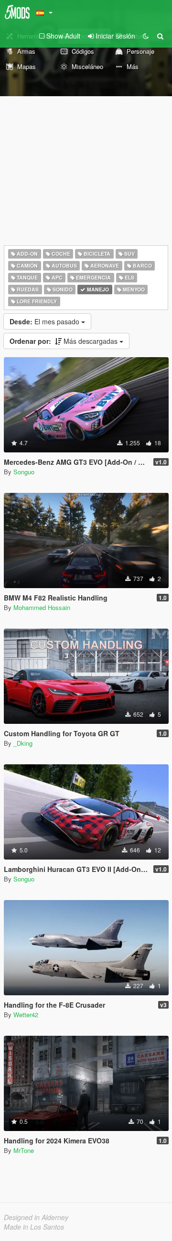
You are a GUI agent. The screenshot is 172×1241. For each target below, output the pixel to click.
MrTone (23, 1150)
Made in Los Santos (34, 1226)
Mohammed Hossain (41, 607)
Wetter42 (25, 1014)
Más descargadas (64, 341)
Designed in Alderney (36, 1217)
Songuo (23, 471)
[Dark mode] (145, 36)
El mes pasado (45, 321)
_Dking (22, 743)
